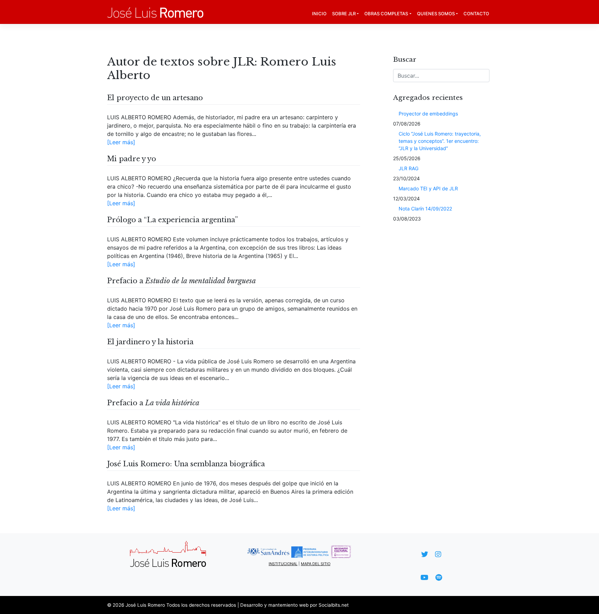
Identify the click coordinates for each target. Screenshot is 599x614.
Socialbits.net (334, 605)
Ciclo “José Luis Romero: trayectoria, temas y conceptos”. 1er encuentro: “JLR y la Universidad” (440, 141)
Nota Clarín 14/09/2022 (425, 208)
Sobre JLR (344, 13)
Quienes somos (436, 13)
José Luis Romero (145, 605)
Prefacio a (181, 281)
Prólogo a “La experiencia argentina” (172, 220)
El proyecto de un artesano (155, 98)
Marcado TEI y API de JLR (428, 188)
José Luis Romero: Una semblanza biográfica (186, 464)
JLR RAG (408, 168)
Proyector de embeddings (428, 113)
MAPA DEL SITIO (315, 563)
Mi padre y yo (131, 159)
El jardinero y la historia (150, 342)
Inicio (319, 13)
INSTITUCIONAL (283, 563)
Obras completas (386, 13)
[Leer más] (121, 142)
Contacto (476, 13)
